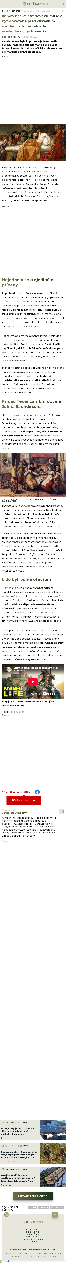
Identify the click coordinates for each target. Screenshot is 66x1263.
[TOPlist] (6, 1261)
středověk (43, 1207)
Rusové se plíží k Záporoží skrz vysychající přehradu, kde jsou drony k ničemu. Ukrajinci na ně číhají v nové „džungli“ (19, 1156)
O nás (33, 1242)
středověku (8, 301)
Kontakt (33, 1229)
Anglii (5, 546)
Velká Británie (57, 1207)
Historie (15, 11)
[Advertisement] (33, 90)
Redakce (33, 1232)
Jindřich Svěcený (11, 37)
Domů (5, 11)
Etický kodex (33, 1239)
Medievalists (17, 711)
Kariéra (33, 1234)
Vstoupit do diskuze (25, 800)
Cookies (33, 1237)
